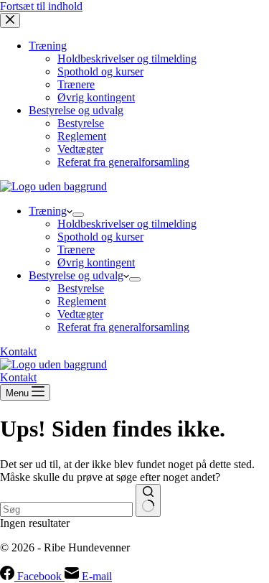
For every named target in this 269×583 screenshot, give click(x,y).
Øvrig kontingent (96, 262)
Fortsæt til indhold (41, 6)
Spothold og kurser (100, 236)
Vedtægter (80, 314)
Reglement (81, 301)
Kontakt (18, 351)
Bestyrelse (80, 288)
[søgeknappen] (148, 500)
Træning (48, 211)
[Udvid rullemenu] (78, 215)
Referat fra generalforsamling (123, 327)
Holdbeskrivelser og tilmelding (127, 224)
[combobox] (66, 509)
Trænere (76, 249)
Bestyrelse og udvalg (76, 275)
